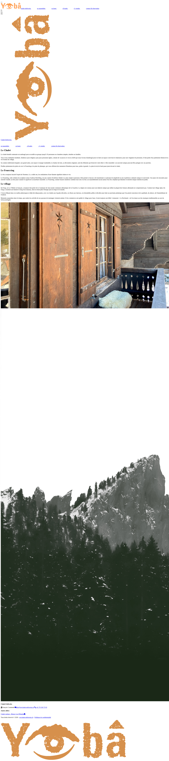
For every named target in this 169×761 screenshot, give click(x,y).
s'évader (65, 8)
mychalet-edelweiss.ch (26, 717)
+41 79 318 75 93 (41, 707)
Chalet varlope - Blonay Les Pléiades (12, 714)
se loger (54, 8)
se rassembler (41, 8)
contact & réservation (92, 8)
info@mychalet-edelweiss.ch (25, 707)
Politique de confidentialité (43, 717)
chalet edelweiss (26, 8)
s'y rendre (77, 8)
